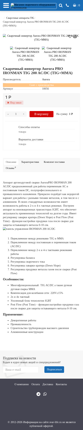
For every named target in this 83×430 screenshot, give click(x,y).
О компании (21, 384)
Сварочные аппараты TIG (20, 17)
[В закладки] (70, 36)
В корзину (41, 114)
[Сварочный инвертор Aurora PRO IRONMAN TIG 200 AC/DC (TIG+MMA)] (41, 38)
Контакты (61, 384)
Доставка (47, 384)
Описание (11, 161)
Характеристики (30, 161)
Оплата (35, 384)
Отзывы (11, 168)
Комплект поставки (54, 161)
